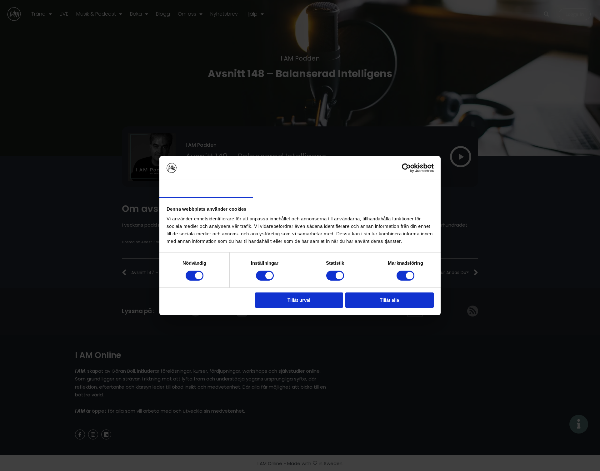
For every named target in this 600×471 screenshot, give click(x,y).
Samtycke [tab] (206, 188)
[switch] (265, 276)
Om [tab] (394, 188)
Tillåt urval (299, 300)
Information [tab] (300, 188)
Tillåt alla (389, 300)
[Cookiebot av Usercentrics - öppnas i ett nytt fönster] (406, 168)
